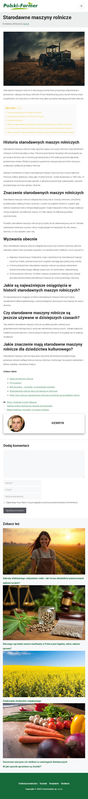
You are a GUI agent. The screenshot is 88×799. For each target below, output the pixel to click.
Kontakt (43, 783)
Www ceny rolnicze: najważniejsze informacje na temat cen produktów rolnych (45, 395)
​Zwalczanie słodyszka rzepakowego (22, 701)
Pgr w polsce (15, 383)
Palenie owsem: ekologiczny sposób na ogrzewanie (29, 406)
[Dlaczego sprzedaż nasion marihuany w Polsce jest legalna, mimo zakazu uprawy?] (44, 613)
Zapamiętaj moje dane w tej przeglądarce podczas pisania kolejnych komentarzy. (42, 502)
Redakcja (65, 783)
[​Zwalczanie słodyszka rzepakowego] (44, 675)
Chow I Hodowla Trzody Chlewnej (22, 402)
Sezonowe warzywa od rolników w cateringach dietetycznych (35, 762)
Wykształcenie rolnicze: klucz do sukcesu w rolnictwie (34, 391)
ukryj (19, 108)
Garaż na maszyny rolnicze (21, 378)
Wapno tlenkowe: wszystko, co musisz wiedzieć (28, 409)
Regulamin (54, 783)
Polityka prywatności (28, 783)
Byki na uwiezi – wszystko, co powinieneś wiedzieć (32, 387)
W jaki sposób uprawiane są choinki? (22, 766)
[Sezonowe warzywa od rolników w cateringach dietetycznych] (44, 731)
